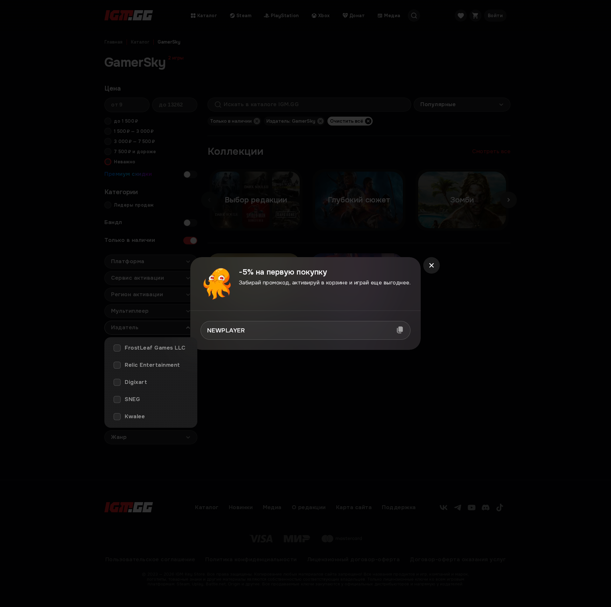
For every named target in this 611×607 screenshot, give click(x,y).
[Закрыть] (431, 265)
